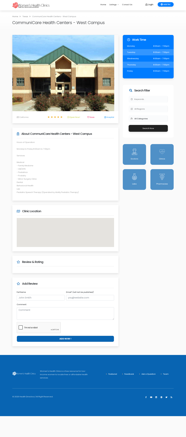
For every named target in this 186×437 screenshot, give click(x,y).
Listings (113, 4)
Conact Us (127, 4)
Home (103, 4)
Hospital (110, 117)
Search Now (148, 128)
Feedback (129, 374)
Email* (80, 292)
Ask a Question (149, 374)
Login (150, 4)
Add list (167, 4)
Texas (25, 16)
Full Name (21, 292)
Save (91, 117)
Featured (112, 374)
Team (166, 374)
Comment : (22, 304)
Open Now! (74, 117)
